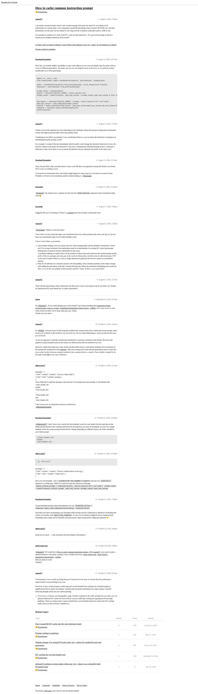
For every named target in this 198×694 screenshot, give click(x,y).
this (38, 213)
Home (37, 685)
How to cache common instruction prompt (64, 8)
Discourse (48, 691)
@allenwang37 (41, 424)
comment (70, 213)
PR (48, 355)
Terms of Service (68, 685)
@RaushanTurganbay (43, 407)
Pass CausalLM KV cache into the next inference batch (58, 624)
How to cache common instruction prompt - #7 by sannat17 (78, 552)
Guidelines (56, 685)
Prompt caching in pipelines (45, 49)
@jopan (41, 330)
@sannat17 (40, 193)
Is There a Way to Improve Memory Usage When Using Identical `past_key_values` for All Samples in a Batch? (76, 45)
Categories (46, 685)
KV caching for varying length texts (50, 654)
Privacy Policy (82, 685)
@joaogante (87, 176)
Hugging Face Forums (9, 2)
